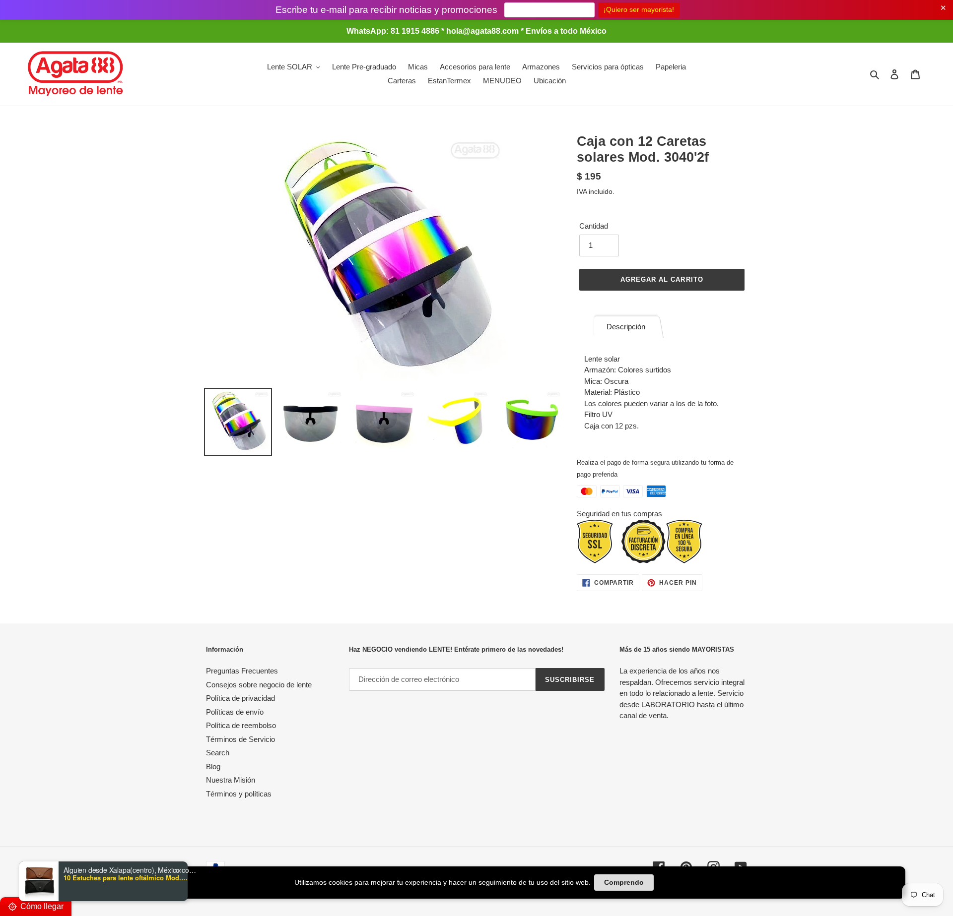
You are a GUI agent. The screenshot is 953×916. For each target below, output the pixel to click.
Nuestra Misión (230, 780)
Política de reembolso (241, 725)
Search (217, 752)
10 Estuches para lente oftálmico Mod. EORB (126, 878)
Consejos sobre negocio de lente (259, 684)
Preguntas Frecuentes (242, 671)
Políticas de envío (235, 712)
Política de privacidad (240, 698)
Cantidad (593, 226)
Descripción (626, 326)
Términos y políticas (239, 794)
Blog (213, 766)
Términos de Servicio (240, 739)
